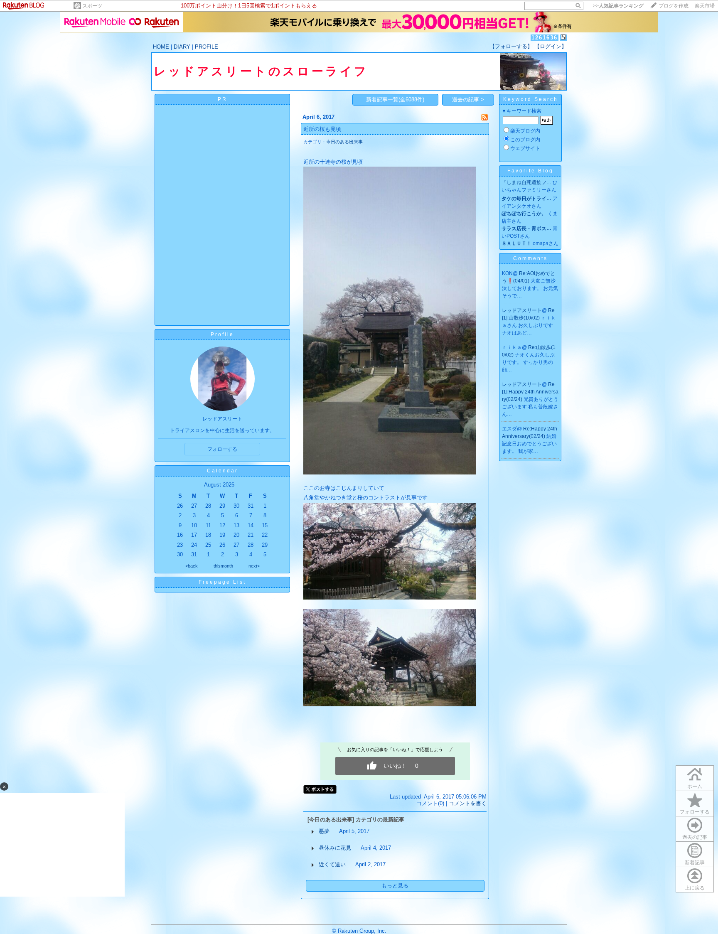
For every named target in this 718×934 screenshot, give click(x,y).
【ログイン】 (550, 46)
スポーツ (92, 6)
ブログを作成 (673, 6)
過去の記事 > (468, 99)
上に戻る (695, 888)
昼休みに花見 (335, 848)
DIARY (182, 47)
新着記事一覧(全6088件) (395, 99)
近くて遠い (332, 864)
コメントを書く (468, 803)
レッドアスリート (522, 310)
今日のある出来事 (344, 141)
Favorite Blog (530, 171)
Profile (222, 334)
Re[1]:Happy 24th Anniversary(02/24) (530, 391)
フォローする (695, 812)
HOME (161, 47)
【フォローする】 (511, 46)
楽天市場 (705, 6)
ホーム (694, 786)
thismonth (223, 565)
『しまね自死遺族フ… (526, 182)
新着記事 (695, 862)
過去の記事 (694, 837)
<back (191, 565)
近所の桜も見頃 (322, 129)
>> (618, 6)
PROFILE (206, 47)
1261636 (544, 37)
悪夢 (324, 831)
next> (254, 565)
